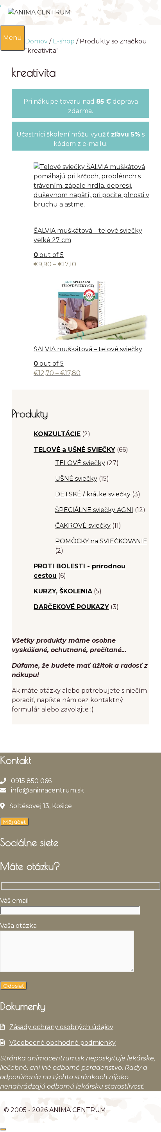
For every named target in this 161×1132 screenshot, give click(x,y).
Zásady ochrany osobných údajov (61, 1027)
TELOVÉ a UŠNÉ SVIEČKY (74, 449)
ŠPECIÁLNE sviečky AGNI (94, 510)
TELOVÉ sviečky (80, 463)
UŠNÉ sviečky (76, 478)
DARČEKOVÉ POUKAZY (71, 607)
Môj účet (14, 822)
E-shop (64, 41)
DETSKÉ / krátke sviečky (93, 494)
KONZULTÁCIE (57, 434)
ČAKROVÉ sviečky (83, 525)
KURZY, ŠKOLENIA (63, 591)
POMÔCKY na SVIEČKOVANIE (101, 541)
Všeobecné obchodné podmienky (62, 1042)
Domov (36, 41)
